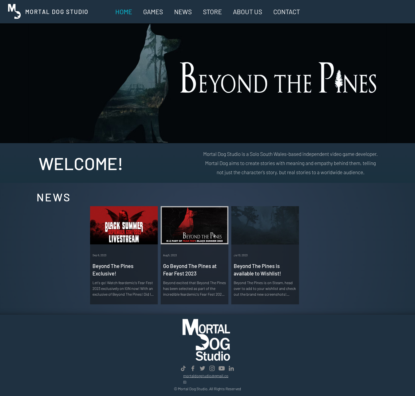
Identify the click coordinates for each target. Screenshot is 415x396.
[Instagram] (212, 368)
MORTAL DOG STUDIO (57, 11)
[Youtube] (221, 368)
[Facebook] (192, 368)
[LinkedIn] (231, 368)
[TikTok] (183, 368)
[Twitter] (202, 368)
